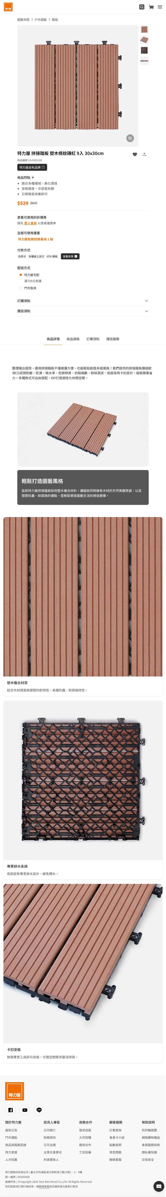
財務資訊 (50, 1137)
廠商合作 (85, 1145)
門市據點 (11, 1137)
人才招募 (11, 1159)
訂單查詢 (115, 1130)
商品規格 (73, 339)
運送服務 (112, 339)
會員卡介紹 (116, 1137)
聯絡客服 (115, 1159)
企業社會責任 (53, 1152)
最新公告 (11, 1130)
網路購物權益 (151, 1137)
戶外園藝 (41, 19)
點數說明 (115, 1145)
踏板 (55, 19)
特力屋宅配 (31, 275)
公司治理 (50, 1145)
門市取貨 (30, 288)
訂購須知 (92, 339)
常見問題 (115, 1152)
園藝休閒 (23, 19)
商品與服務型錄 (15, 1145)
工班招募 (85, 1152)
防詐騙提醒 (149, 1130)
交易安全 (148, 1159)
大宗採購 (85, 1137)
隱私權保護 (149, 1152)
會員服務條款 (151, 1145)
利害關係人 (51, 1159)
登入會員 (30, 223)
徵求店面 (85, 1130)
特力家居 (11, 1152)
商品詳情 (53, 339)
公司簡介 (50, 1130)
